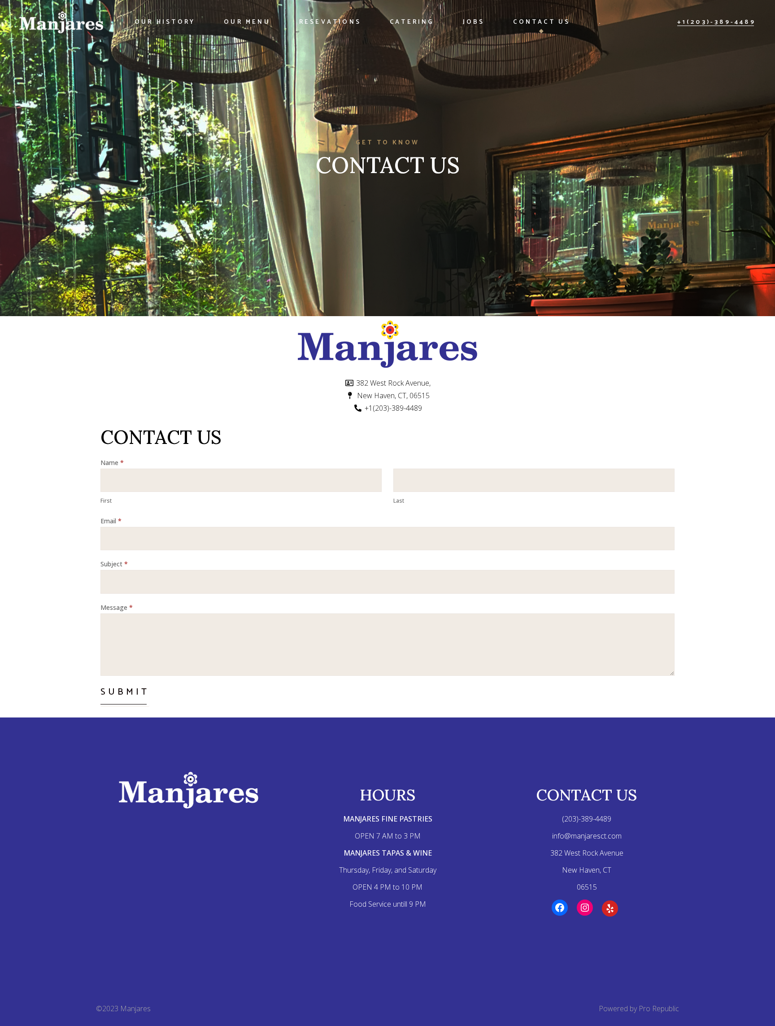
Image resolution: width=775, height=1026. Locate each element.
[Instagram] (585, 908)
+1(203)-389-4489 (716, 22)
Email (111, 521)
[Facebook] (560, 908)
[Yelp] (610, 908)
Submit (124, 692)
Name (112, 462)
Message (116, 607)
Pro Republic (659, 1008)
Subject (114, 564)
